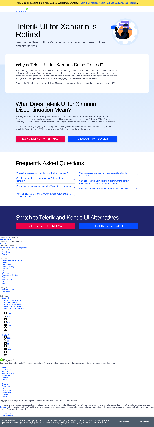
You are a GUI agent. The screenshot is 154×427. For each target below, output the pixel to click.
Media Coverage (8, 376)
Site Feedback (7, 415)
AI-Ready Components (18, 248)
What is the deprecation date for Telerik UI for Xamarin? (42, 173)
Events (4, 281)
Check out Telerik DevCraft (93, 138)
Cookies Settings (143, 422)
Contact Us (6, 298)
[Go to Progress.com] (7, 361)
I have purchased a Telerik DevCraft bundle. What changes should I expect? (43, 195)
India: (13, 304)
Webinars (5, 273)
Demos (4, 262)
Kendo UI (3, 244)
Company (5, 367)
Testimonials (6, 292)
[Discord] (5, 331)
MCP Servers (5, 248)
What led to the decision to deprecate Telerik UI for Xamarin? (39, 179)
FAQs (4, 283)
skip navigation (21, 11)
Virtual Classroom (8, 279)
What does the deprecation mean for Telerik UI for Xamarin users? (43, 187)
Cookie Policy (18, 424)
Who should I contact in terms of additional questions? (104, 189)
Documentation (7, 264)
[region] (77, 422)
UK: (12, 302)
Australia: (14, 308)
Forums (5, 269)
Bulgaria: (13, 306)
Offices (4, 380)
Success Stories (8, 290)
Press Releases (8, 373)
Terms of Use (7, 413)
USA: (12, 300)
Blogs (4, 271)
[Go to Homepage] (27, 11)
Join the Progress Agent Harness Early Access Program (109, 3)
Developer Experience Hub (12, 260)
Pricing (4, 254)
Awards (5, 371)
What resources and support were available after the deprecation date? (103, 174)
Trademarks (4, 407)
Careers (5, 378)
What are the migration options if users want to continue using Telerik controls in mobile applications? (105, 182)
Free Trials (6, 252)
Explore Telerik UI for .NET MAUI (40, 138)
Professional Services (10, 275)
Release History (8, 267)
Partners (5, 277)
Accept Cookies (123, 422)
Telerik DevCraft (6, 239)
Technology (6, 369)
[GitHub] (5, 328)
